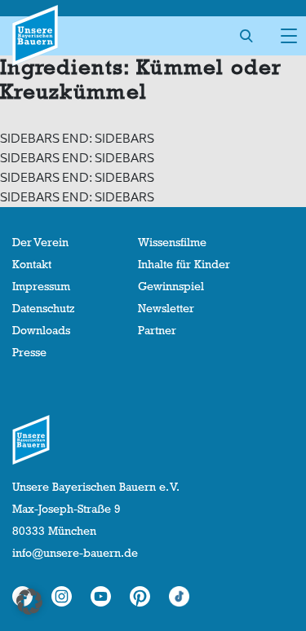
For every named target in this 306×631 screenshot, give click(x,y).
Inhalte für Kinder (184, 264)
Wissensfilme (172, 242)
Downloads (41, 330)
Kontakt (31, 264)
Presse (29, 352)
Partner (157, 330)
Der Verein (40, 242)
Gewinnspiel (171, 286)
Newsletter (166, 308)
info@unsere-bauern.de (75, 552)
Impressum (41, 286)
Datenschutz (43, 308)
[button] (29, 601)
